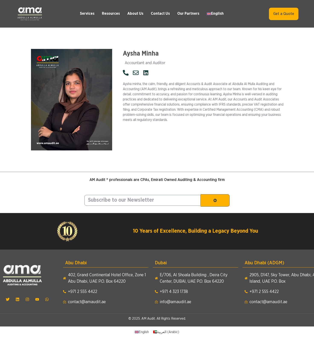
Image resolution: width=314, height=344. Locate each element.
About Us (135, 14)
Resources (111, 14)
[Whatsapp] (47, 299)
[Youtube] (37, 299)
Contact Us (160, 14)
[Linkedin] (17, 299)
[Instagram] (27, 299)
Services (87, 14)
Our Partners (188, 14)
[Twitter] (8, 299)
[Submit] (215, 200)
